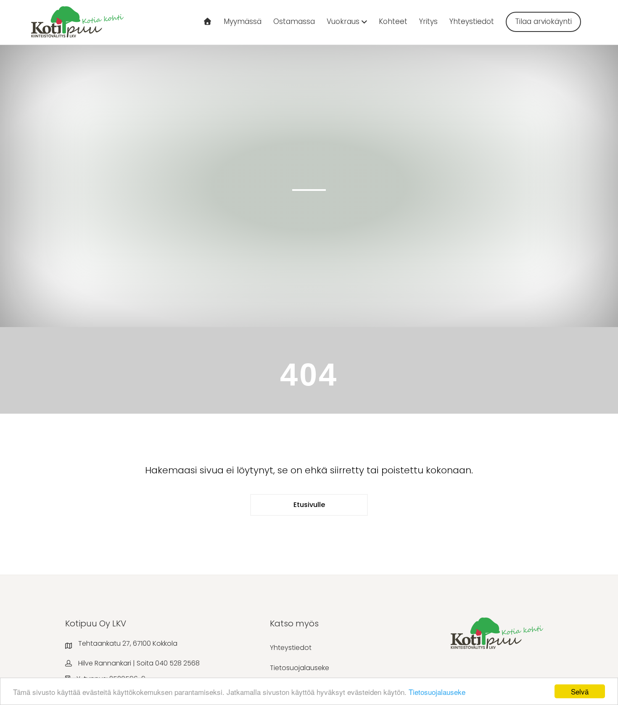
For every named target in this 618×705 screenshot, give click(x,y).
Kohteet (393, 21)
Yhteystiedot (471, 21)
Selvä (580, 691)
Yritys (428, 21)
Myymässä (242, 21)
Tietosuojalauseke (437, 692)
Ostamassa (294, 21)
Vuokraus (343, 21)
